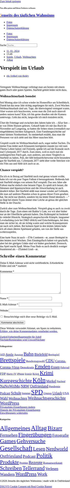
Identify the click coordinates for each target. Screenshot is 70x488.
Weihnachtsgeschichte (47, 398)
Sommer (26, 393)
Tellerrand (33, 468)
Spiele (10, 57)
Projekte (24, 463)
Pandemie (54, 386)
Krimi (46, 373)
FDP (3, 373)
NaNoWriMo (10, 386)
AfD (2, 354)
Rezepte (35, 462)
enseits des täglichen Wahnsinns (27, 15)
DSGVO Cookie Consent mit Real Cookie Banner (26, 486)
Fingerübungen (35, 435)
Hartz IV (11, 373)
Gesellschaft (16, 448)
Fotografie (60, 435)
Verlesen (51, 468)
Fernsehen (9, 435)
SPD (37, 392)
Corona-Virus (10, 367)
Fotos (9, 22)
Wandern (7, 474)
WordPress (9, 403)
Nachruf (61, 381)
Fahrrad (64, 367)
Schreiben (11, 468)
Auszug (18, 354)
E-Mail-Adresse (9, 304)
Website (4, 310)
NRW (25, 386)
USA (66, 393)
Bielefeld (41, 354)
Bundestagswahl (35, 361)
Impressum (12, 25)
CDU (50, 360)
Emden (42, 367)
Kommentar (7, 271)
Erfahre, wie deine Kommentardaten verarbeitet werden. (29, 331)
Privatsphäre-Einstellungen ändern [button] (17, 407)
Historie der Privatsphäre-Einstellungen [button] (20, 410)
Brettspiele (12, 360)
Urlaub (17, 57)
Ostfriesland (39, 386)
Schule (16, 393)
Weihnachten (29, 57)
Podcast (5, 393)
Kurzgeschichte (16, 380)
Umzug (47, 393)
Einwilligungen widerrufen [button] (14, 413)
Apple (10, 354)
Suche (3, 45)
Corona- (60, 361)
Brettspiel (53, 354)
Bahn (29, 353)
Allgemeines (15, 428)
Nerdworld (57, 449)
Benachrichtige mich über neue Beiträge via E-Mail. (30, 316)
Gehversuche (31, 441)
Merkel (51, 381)
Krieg (36, 373)
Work (42, 474)
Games (8, 441)
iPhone (20, 373)
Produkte (9, 462)
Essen (55, 367)
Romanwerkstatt (52, 462)
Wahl (4, 398)
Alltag (10, 59)
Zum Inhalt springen (10, 1)
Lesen (39, 449)
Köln (39, 380)
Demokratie (27, 367)
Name (4, 298)
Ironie (28, 373)
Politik (44, 455)
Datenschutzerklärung (18, 28)
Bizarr (55, 428)
